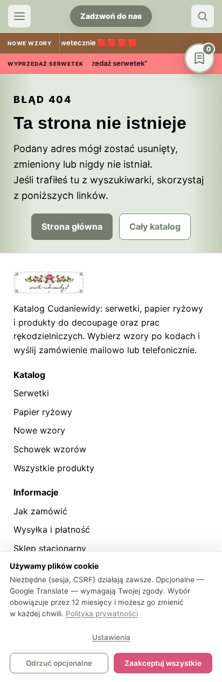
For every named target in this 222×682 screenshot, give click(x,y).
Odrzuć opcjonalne (59, 663)
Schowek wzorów (49, 449)
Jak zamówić (40, 511)
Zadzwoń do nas (111, 15)
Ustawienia (111, 637)
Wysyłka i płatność (51, 529)
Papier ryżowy (42, 412)
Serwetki (31, 393)
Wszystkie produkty (53, 468)
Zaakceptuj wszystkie (163, 663)
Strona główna (71, 226)
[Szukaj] (202, 16)
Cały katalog (155, 226)
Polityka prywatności (102, 613)
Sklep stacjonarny (49, 548)
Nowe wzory (39, 430)
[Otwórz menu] (19, 16)
